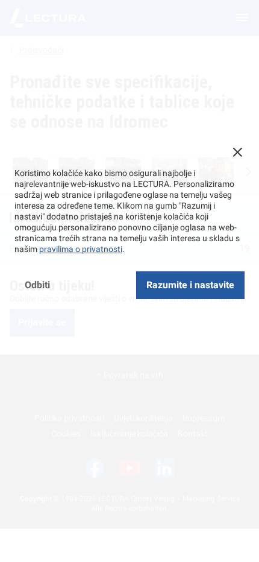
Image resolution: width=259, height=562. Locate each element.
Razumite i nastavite (190, 285)
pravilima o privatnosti (80, 249)
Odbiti (37, 285)
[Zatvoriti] (237, 152)
